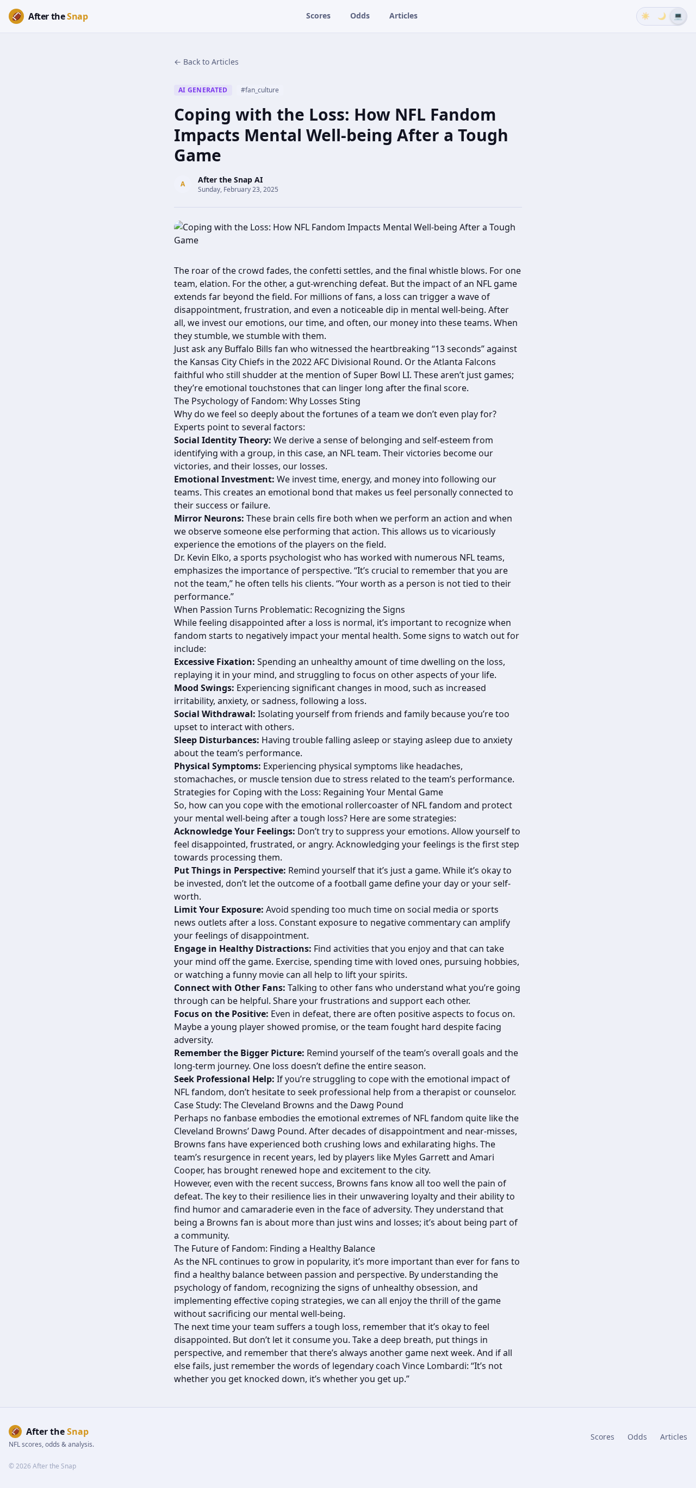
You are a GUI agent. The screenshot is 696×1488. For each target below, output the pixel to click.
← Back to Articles (206, 61)
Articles (403, 15)
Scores (318, 15)
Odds (360, 15)
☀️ (645, 16)
